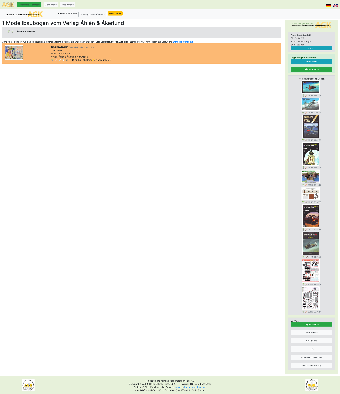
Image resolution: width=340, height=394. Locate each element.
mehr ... (311, 48)
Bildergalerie (311, 341)
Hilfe (312, 349)
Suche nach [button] (50, 5)
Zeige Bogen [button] (66, 5)
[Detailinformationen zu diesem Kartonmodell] (52, 60)
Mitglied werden (312, 69)
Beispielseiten (312, 332)
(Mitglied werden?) (183, 41)
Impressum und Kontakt (311, 357)
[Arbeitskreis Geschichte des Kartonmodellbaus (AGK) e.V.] (311, 25)
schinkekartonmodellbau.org (190, 387)
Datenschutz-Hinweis (311, 366)
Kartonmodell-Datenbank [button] (29, 5)
